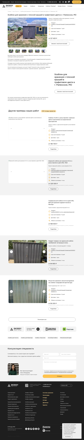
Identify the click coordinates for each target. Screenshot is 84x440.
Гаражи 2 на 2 (11, 410)
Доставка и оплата (64, 397)
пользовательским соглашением (65, 372)
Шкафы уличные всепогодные (32, 397)
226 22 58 (47, 384)
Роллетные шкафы (29, 394)
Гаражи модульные (12, 404)
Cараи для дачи (11, 392)
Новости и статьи (64, 403)
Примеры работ (6, 2)
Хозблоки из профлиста (30, 412)
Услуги (61, 399)
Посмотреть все (42, 319)
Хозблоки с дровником (30, 406)
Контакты (43, 2)
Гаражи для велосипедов (14, 419)
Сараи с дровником (12, 399)
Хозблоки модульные (30, 415)
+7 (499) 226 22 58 (52, 2)
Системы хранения (48, 392)
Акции (12, 2)
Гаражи (25, 6)
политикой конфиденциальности (51, 372)
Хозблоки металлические (31, 404)
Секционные (41, 6)
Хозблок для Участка (13, 337)
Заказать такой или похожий (59, 43)
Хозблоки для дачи (29, 402)
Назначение (63, 407)
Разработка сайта (12, 436)
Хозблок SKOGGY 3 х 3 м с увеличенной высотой (62, 212)
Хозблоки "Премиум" (51, 6)
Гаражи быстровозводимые (14, 402)
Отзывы (62, 401)
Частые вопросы (64, 410)
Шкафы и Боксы (61, 6)
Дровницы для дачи (29, 420)
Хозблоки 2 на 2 (29, 410)
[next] (45, 51)
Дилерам (62, 412)
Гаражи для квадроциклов (14, 412)
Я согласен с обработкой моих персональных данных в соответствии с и (59, 372)
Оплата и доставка (31, 2)
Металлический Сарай (65, 337)
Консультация (76, 2)
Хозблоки (32, 6)
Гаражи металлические (13, 406)
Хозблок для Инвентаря (27, 337)
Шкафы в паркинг (29, 392)
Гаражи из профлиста (13, 417)
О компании (63, 394)
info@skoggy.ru (46, 386)
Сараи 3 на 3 (11, 394)
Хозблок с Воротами (40, 337)
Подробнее (53, 149)
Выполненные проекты (65, 405)
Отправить (59, 376)
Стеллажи (69, 6)
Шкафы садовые (29, 399)
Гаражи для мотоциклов (13, 408)
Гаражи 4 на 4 (11, 415)
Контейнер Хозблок (52, 337)
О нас (38, 2)
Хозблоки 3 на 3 (29, 408)
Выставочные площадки (20, 2)
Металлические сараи (13, 397)
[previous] (11, 128)
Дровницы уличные (29, 417)
